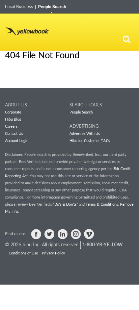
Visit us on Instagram (75, 234)
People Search (52, 6)
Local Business (20, 6)
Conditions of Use (23, 253)
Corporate (13, 112)
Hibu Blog (13, 119)
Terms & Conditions (102, 204)
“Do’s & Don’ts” (65, 204)
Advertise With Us (85, 134)
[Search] (126, 39)
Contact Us (14, 134)
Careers (11, 126)
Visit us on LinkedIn (62, 234)
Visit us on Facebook (36, 234)
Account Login (16, 141)
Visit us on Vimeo (88, 234)
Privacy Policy (53, 253)
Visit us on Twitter (49, 234)
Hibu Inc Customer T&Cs (90, 141)
